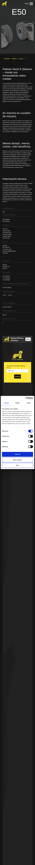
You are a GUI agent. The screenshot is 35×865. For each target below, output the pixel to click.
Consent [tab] (6, 403)
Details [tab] (17, 403)
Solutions (14, 58)
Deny (17, 465)
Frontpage (7, 58)
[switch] (30, 436)
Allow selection (17, 460)
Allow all (17, 454)
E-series (21, 58)
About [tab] (29, 403)
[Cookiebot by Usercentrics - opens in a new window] (25, 398)
